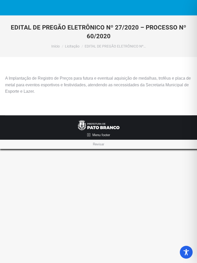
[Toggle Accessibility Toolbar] (186, 252)
